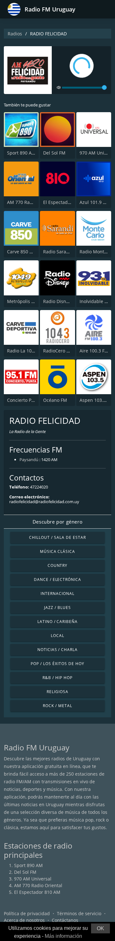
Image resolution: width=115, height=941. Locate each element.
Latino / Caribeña (57, 621)
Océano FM (55, 400)
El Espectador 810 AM (66, 202)
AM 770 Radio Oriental (31, 202)
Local (57, 635)
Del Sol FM (54, 153)
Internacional (57, 593)
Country (58, 565)
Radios (15, 34)
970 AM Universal (32, 879)
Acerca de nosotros (24, 920)
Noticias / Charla (57, 649)
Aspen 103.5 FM (96, 400)
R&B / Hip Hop (57, 677)
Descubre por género (57, 521)
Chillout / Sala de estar (57, 537)
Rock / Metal (57, 705)
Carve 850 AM (21, 252)
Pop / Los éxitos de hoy (57, 663)
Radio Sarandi (58, 252)
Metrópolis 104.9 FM (28, 301)
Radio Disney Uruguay (66, 301)
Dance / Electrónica (57, 579)
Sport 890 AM (21, 153)
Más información (63, 936)
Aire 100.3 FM (94, 351)
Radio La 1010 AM (26, 351)
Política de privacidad (27, 913)
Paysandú (28, 459)
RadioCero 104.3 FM (64, 351)
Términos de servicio (79, 913)
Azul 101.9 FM (94, 202)
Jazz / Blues (57, 607)
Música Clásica (57, 551)
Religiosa (57, 691)
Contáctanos (65, 920)
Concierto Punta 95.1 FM (33, 400)
